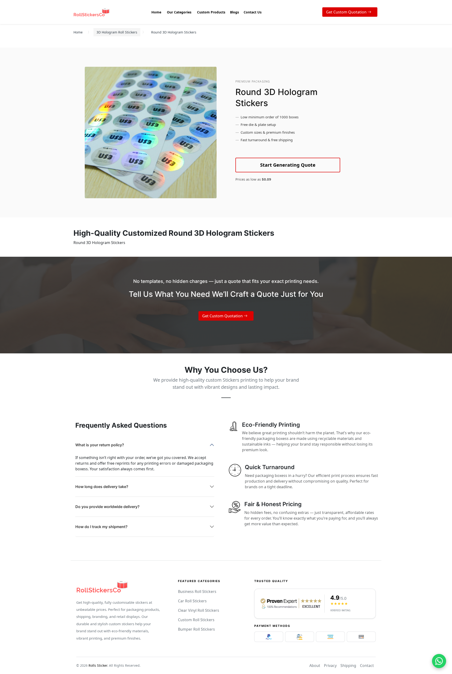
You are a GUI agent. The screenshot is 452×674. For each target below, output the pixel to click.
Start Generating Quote (287, 165)
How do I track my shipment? (101, 526)
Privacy (330, 665)
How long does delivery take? (101, 486)
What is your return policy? (99, 444)
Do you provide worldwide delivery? (107, 506)
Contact (367, 665)
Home (78, 32)
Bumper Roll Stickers (196, 629)
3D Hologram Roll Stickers (117, 32)
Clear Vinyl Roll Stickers (198, 610)
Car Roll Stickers (192, 601)
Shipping (348, 665)
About (314, 665)
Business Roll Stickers (197, 591)
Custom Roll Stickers (196, 619)
